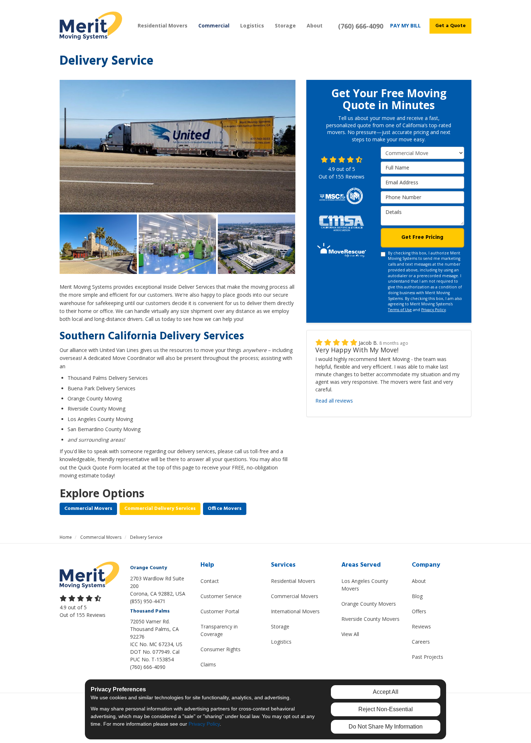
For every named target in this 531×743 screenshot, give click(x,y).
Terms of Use (400, 309)
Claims (208, 664)
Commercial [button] (213, 25)
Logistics (281, 641)
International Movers (295, 611)
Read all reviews (334, 400)
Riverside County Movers (370, 618)
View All (350, 634)
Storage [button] (285, 25)
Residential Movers (293, 580)
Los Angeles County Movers (364, 584)
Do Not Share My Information (386, 726)
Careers (421, 641)
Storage (280, 626)
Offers (419, 611)
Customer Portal (219, 611)
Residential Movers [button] (162, 25)
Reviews (421, 626)
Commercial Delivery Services (160, 508)
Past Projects (427, 656)
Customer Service (221, 596)
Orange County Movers (368, 603)
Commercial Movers (88, 508)
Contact (209, 580)
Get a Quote (450, 26)
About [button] (315, 25)
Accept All (385, 692)
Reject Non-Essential (385, 709)
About (419, 580)
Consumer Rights (220, 649)
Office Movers (225, 508)
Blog (417, 596)
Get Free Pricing (422, 237)
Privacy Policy (433, 309)
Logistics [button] (252, 25)
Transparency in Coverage (219, 630)
